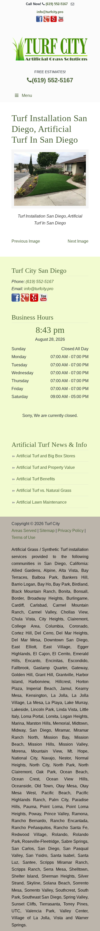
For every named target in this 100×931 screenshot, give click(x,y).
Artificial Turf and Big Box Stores (45, 456)
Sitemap (47, 530)
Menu (27, 95)
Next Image (78, 241)
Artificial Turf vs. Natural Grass (43, 490)
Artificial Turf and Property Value (45, 467)
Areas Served (24, 530)
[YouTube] (61, 21)
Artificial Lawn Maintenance (41, 502)
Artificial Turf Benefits (35, 479)
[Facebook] (39, 21)
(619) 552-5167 (57, 4)
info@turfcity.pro (50, 12)
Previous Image (26, 241)
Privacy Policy (71, 530)
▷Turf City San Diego (50, 48)
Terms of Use (23, 537)
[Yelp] (54, 21)
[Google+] (46, 21)
